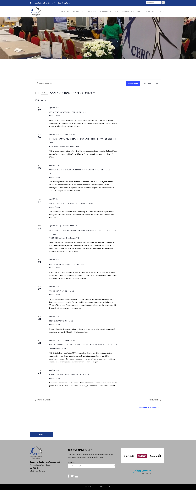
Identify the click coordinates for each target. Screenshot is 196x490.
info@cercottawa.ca (37, 471)
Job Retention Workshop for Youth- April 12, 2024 (72, 112)
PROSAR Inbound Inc (105, 487)
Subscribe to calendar (147, 407)
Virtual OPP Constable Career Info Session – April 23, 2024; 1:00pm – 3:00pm (83, 345)
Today (44, 93)
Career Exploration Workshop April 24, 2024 (69, 375)
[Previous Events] (35, 93)
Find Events (133, 83)
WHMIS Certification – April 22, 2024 (65, 291)
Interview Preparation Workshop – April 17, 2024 (71, 204)
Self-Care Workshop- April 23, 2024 (65, 321)
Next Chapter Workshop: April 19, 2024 (66, 264)
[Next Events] (38, 93)
